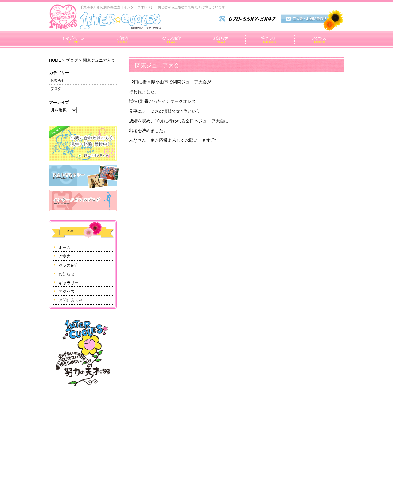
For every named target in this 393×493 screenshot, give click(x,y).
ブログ (72, 60)
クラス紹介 (171, 39)
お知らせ (220, 39)
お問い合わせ (71, 300)
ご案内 (122, 39)
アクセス (319, 39)
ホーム (73, 39)
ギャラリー (269, 39)
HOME (55, 60)
